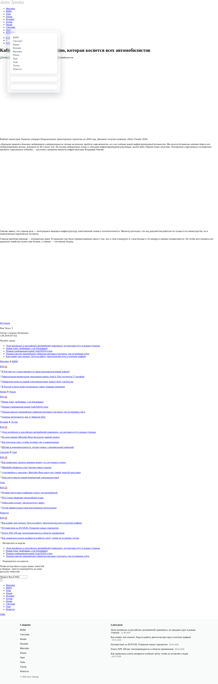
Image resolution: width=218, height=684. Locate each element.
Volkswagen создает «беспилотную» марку (23, 502)
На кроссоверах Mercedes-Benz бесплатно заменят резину (31, 437)
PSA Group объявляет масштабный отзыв (22, 497)
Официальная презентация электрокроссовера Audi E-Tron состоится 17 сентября (43, 376)
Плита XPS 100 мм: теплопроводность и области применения (33, 533)
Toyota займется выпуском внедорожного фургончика (29, 508)
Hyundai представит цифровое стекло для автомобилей (30, 492)
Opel (8, 30)
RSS (2, 366)
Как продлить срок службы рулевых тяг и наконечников (30, 442)
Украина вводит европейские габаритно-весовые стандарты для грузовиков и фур (47, 353)
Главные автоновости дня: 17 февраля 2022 (24, 417)
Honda (9, 24)
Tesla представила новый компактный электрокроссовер (30, 477)
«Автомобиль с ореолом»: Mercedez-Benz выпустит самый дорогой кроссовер (41, 472)
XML (2, 614)
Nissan (9, 16)
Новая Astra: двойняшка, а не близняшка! (27, 348)
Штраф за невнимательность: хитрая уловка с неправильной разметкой (38, 447)
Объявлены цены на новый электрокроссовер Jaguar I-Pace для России (37, 381)
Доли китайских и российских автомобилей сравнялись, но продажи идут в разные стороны (53, 345)
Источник (5, 323)
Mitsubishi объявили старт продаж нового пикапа (26, 467)
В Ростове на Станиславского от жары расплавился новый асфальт (36, 371)
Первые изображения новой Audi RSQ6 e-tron (29, 351)
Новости (4, 513)
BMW (9, 11)
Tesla (8, 14)
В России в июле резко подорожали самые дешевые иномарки (33, 386)
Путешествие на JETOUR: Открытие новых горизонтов (30, 528)
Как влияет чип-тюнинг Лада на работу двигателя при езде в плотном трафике (46, 356)
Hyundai (10, 19)
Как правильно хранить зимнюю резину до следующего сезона (34, 462)
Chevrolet (10, 27)
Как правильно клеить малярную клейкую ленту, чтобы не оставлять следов (40, 538)
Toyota (9, 22)
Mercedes (10, 8)
